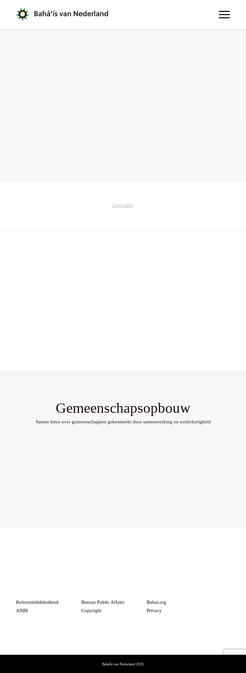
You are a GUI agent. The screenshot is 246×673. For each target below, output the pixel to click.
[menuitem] (221, 14)
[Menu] (221, 14)
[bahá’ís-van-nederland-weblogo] (66, 14)
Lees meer (122, 205)
